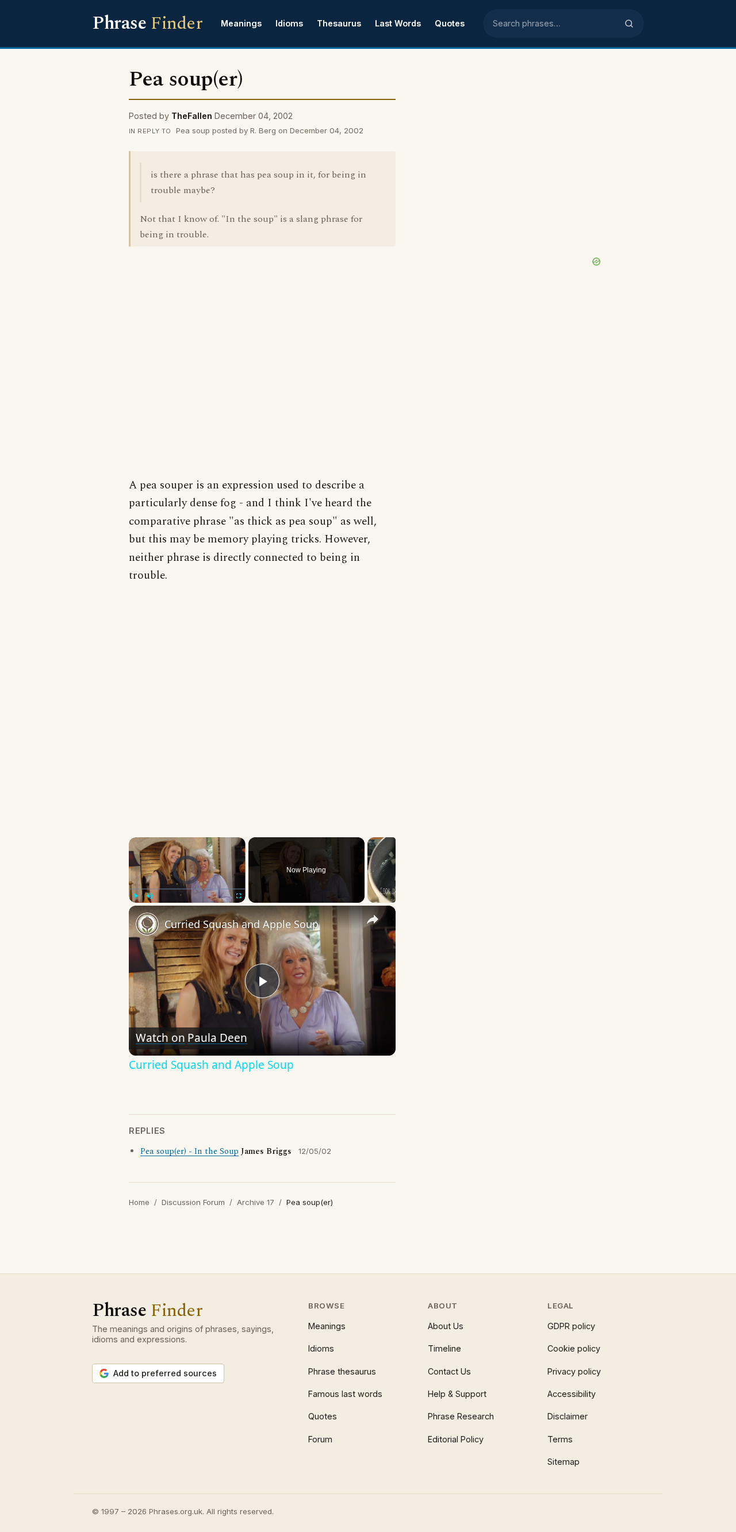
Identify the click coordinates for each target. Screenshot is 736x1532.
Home (139, 1202)
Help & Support (457, 1394)
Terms (560, 1439)
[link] (147, 924)
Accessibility (571, 1394)
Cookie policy (573, 1348)
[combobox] (554, 23)
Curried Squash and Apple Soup (241, 924)
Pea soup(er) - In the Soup (189, 1151)
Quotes (450, 23)
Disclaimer (567, 1416)
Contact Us (449, 1371)
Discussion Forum (193, 1202)
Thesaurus (339, 23)
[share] (372, 919)
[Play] (136, 896)
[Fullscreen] (239, 896)
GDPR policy (571, 1326)
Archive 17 (255, 1202)
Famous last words (345, 1394)
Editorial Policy (456, 1439)
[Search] (629, 23)
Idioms (289, 23)
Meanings (241, 23)
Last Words (398, 23)
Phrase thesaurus (342, 1371)
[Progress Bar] (187, 889)
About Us (445, 1326)
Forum (320, 1439)
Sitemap (563, 1461)
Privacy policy (574, 1371)
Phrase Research (461, 1416)
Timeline (444, 1348)
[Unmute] (149, 896)
